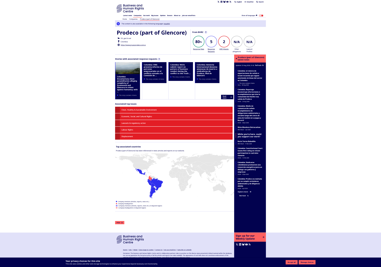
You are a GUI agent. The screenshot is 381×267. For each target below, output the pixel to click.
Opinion (162, 15)
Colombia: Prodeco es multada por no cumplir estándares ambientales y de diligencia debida (250, 182)
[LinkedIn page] (221, 2)
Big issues (154, 15)
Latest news (127, 15)
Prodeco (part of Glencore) (149, 19)
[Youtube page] (227, 2)
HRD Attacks (224, 49)
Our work (146, 15)
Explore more (243, 192)
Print (118, 223)
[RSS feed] (230, 2)
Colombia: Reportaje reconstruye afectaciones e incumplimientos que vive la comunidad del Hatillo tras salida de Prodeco (249, 94)
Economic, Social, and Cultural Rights (136, 116)
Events (125, 250)
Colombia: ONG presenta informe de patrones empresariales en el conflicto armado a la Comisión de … (153, 70)
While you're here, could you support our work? (249, 135)
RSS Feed (242, 196)
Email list (250, 2)
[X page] (218, 2)
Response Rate (198, 49)
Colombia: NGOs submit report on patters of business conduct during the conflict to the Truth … (180, 69)
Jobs (130, 250)
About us (177, 15)
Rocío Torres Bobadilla (246, 141)
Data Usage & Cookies (146, 250)
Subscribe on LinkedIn (184, 250)
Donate (169, 15)
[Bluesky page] (224, 2)
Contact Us (158, 250)
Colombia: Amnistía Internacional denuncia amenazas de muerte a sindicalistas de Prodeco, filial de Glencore (207, 70)
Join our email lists (188, 15)
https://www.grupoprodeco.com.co (133, 45)
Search (261, 2)
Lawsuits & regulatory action (133, 123)
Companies (138, 15)
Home (125, 19)
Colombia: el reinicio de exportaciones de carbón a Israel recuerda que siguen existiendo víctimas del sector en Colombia (250, 75)
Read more (224, 97)
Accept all (292, 262)
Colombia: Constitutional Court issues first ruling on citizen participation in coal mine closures (250, 152)
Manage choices (307, 262)
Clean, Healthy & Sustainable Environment (139, 110)
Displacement (127, 136)
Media (135, 250)
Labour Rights (127, 130)
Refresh (258, 65)
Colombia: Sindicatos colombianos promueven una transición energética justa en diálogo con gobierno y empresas (250, 167)
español (167, 24)
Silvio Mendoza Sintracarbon (249, 127)
